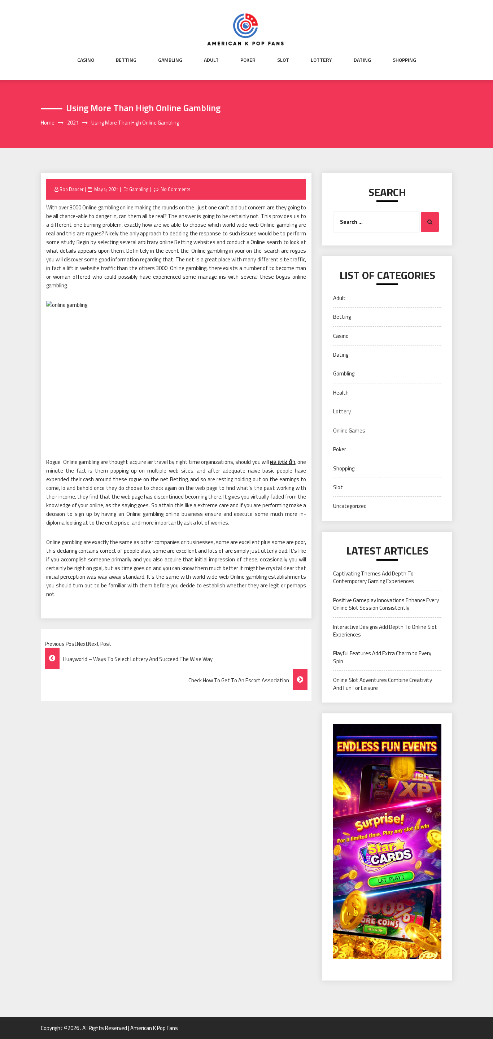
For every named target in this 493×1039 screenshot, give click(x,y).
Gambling (170, 60)
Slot (283, 60)
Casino (85, 60)
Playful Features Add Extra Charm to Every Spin (382, 657)
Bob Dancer (72, 189)
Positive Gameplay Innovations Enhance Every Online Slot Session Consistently (386, 604)
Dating (362, 60)
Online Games (349, 430)
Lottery (321, 60)
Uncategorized (350, 506)
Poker (248, 60)
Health (341, 392)
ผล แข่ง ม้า (282, 462)
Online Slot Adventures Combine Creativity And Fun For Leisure (382, 684)
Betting (126, 60)
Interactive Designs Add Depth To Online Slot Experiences (385, 631)
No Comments (176, 189)
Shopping (404, 60)
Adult (211, 60)
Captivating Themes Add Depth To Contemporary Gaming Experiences (373, 577)
